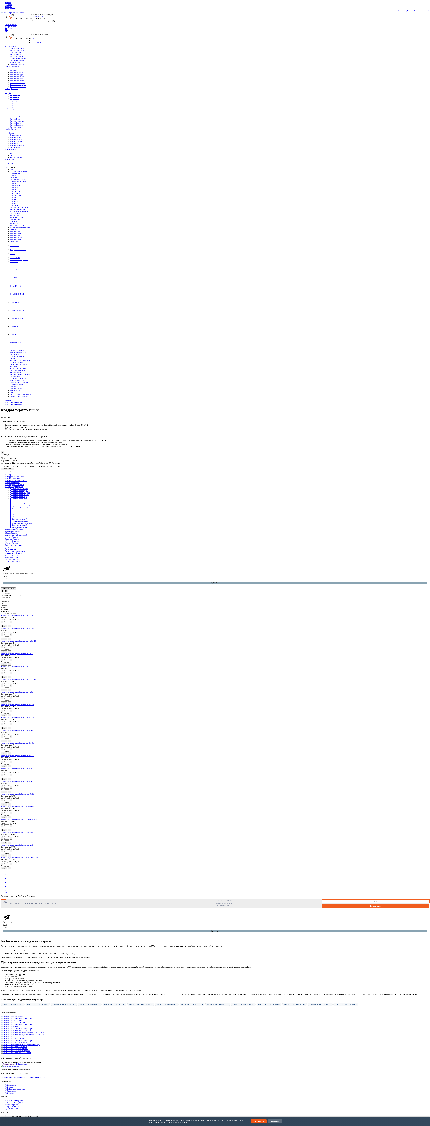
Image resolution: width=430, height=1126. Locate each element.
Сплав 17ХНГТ (15, 258)
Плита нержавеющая (17, 65)
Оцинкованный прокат (14, 553)
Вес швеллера (14, 215)
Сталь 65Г (13, 386)
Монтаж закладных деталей (19, 397)
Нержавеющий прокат (14, 487)
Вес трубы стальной (16, 217)
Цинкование (14, 262)
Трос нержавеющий (19, 519)
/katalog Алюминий (11, 89)
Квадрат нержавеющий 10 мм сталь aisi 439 (17, 781)
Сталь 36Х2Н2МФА (16, 388)
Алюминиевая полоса (17, 77)
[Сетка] (6, 591)
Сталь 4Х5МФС (15, 185)
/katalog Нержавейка (12, 67)
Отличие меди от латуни (18, 378)
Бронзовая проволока (17, 145)
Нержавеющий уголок (20, 495)
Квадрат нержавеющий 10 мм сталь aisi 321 (17, 717)
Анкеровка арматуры (17, 362)
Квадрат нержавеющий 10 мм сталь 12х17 (17, 666)
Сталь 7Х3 (13, 270)
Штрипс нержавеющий (20, 507)
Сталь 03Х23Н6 (15, 302)
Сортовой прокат (12, 537)
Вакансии (12, 153)
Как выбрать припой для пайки (20, 360)
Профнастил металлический (16, 481)
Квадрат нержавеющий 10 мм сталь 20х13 (17, 692)
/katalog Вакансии (11, 159)
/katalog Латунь (10, 129)
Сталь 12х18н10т (15, 201)
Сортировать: (6, 593)
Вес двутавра (14, 354)
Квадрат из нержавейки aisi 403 (243, 1004)
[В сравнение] (9, 626)
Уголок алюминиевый (17, 83)
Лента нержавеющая (17, 60)
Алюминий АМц (15, 240)
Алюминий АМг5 (16, 234)
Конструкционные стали (14, 485)
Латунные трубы (15, 117)
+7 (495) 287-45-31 (38, 17)
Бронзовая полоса (16, 137)
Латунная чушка (15, 127)
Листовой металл (12, 543)
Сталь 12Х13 (14, 203)
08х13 (59, 466)
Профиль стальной (12, 479)
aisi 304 (49, 463)
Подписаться (215, 583)
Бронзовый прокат (12, 539)
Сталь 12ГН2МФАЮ (17, 310)
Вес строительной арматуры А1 (20, 228)
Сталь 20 (13, 197)
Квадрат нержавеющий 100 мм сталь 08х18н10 (19, 819)
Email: (5, 577)
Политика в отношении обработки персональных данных (23, 1077)
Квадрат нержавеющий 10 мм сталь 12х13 (17, 654)
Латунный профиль (16, 125)
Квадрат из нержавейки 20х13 (167, 1004)
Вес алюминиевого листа (18, 370)
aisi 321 (57, 463)
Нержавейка (13, 46)
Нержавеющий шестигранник (23, 505)
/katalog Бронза (10, 149)
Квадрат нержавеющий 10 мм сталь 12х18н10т (19, 679)
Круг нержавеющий (16, 54)
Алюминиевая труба (17, 75)
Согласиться (259, 1121)
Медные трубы (15, 95)
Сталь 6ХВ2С (14, 187)
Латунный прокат (12, 541)
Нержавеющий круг (19, 497)
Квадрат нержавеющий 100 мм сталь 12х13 (17, 832)
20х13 (40, 463)
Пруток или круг (15, 376)
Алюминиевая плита (17, 81)
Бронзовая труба (15, 135)
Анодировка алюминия (18, 250)
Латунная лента (15, 115)
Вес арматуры (14, 223)
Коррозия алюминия (17, 380)
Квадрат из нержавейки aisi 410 (269, 1004)
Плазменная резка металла (19, 382)
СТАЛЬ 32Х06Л (15, 193)
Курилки (9, 1087)
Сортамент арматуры (17, 350)
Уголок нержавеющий (17, 56)
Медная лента (14, 107)
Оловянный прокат (12, 557)
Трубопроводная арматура (15, 551)
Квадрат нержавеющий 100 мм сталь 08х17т (18, 807)
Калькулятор (11, 1085)
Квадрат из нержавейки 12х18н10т (140, 1004)
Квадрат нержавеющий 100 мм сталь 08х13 (17, 794)
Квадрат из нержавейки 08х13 (13, 1004)
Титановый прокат (12, 561)
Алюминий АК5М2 (16, 236)
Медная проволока (16, 101)
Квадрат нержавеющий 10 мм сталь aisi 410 (17, 743)
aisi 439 (41, 466)
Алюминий (13, 71)
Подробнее (275, 1121)
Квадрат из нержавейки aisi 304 (192, 1004)
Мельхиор (13, 230)
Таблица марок (15, 213)
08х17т (6, 463)
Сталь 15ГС (14, 199)
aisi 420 (23, 466)
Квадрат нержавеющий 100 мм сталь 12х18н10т (19, 858)
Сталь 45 (13, 183)
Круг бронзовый (15, 147)
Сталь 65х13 (14, 189)
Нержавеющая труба (19, 491)
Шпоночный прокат (19, 515)
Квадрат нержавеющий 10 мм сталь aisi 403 (17, 730)
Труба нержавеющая (17, 48)
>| (6, 892)
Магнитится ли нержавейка (19, 260)
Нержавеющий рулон (19, 511)
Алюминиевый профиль (18, 85)
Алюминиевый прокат (14, 529)
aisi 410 (15, 466)
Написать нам (22, 1064)
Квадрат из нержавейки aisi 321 (217, 1004)
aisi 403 (6, 466)
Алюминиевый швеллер (18, 87)
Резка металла (37, 42)
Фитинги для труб (12, 559)
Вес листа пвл (14, 246)
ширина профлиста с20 (18, 368)
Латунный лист (15, 119)
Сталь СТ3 (13, 175)
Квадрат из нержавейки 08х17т (37, 1004)
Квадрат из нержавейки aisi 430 (320, 1004)
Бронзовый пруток (16, 141)
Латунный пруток (16, 123)
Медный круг (14, 97)
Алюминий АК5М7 (16, 232)
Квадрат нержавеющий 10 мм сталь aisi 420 (17, 756)
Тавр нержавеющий (19, 525)
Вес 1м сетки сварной (17, 225)
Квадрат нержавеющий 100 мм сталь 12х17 (17, 845)
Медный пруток (15, 103)
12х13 (14, 463)
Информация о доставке (15, 1089)
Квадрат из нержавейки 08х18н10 (64, 1004)
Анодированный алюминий (16, 535)
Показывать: (5, 597)
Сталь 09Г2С (14, 205)
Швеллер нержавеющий (18, 58)
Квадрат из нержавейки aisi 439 (346, 1004)
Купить (4, 626)
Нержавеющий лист (19, 499)
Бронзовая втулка (16, 139)
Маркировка (14, 221)
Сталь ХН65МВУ (15, 173)
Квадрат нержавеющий (17, 50)
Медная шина (14, 99)
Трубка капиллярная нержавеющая (25, 509)
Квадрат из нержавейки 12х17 (114, 1004)
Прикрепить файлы (8, 588)
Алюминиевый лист (16, 73)
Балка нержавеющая (16, 62)
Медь (10, 93)
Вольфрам (9, 475)
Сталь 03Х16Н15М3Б (17, 294)
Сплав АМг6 (14, 242)
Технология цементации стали (20, 356)
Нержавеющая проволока (21, 503)
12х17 (22, 463)
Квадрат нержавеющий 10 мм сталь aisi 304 (17, 705)
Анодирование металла (18, 352)
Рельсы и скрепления (13, 545)
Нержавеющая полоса (20, 501)
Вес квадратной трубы (17, 179)
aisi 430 (32, 466)
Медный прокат (11, 533)
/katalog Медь (9, 109)
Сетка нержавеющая (19, 527)
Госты (12, 169)
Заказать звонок (375, 906)
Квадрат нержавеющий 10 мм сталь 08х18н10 (18, 641)
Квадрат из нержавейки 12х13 (90, 1004)
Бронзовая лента (15, 143)
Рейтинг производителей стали (20, 211)
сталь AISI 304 (15, 391)
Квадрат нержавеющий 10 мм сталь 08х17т (17, 628)
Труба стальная (11, 549)
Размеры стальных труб (18, 181)
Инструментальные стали (15, 477)
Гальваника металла (16, 384)
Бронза (11, 133)
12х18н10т (31, 463)
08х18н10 (50, 466)
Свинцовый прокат (12, 555)
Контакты (10, 163)
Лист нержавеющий (16, 52)
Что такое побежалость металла (20, 395)
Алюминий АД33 (16, 238)
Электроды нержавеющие (21, 523)
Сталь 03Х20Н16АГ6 (17, 318)
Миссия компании (16, 157)
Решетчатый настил (12, 483)
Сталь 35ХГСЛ (15, 191)
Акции (35, 38)
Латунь (11, 113)
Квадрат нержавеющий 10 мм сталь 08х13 (17, 615)
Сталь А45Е (14, 334)
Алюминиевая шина (17, 79)
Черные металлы (15, 342)
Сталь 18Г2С (14, 326)
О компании (11, 1091)
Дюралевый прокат (12, 531)
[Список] (2, 591)
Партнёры (13, 155)
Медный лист (14, 105)
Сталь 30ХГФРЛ (15, 195)
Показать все (6, 469)
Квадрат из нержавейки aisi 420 (294, 1004)
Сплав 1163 (13, 177)
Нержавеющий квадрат (20, 493)
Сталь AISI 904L (15, 286)
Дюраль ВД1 (14, 358)
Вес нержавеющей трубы (18, 171)
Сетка (7, 547)
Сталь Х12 (13, 278)
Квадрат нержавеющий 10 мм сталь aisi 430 (17, 768)
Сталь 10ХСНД (15, 219)
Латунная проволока (17, 121)
